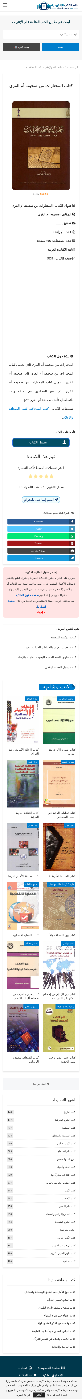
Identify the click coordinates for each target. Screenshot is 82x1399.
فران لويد (32, 762)
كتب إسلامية (69, 1261)
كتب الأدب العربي (66, 1237)
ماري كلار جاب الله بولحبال (61, 884)
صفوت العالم (31, 884)
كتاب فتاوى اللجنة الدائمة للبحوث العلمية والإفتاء (47, 657)
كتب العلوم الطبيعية (65, 1222)
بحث (60, 47)
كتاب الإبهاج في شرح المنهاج (59, 1315)
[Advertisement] (41, 304)
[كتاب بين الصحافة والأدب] (59, 906)
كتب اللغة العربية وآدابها (63, 1174)
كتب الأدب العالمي (65, 1143)
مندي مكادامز (31, 1006)
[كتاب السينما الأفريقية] (59, 847)
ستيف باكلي (68, 943)
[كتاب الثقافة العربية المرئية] (23, 783)
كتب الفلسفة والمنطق (63, 1135)
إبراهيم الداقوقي (66, 698)
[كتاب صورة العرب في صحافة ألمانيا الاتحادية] (23, 965)
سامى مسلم (31, 943)
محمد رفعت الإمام (65, 1006)
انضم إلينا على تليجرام (39, 500)
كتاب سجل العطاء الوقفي (60, 667)
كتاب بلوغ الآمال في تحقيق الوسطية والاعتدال (49, 1292)
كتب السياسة (68, 1127)
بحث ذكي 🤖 (21, 47)
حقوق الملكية (51, 1375)
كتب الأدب (70, 1190)
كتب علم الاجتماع (66, 1151)
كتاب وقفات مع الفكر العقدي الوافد (55, 1323)
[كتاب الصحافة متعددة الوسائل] (23, 1028)
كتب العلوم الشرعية (65, 1119)
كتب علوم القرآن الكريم (63, 1253)
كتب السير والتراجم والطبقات (60, 1214)
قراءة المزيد (23, 1395)
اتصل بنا (22, 1368)
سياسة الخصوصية (49, 1368)
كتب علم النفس (67, 1206)
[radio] (51, 477)
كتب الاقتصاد (68, 1198)
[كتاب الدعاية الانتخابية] (23, 906)
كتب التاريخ (69, 1112)
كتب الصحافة (39, 409)
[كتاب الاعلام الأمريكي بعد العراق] (23, 720)
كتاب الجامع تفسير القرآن (61, 1299)
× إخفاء (41, 612)
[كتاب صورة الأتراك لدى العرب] (59, 720)
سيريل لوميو (68, 762)
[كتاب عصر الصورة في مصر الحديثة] (59, 1028)
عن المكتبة (26, 1375)
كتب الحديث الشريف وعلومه (60, 1182)
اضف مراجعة (40, 1083)
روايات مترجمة (67, 1229)
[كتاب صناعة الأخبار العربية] (23, 847)
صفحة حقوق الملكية (27, 595)
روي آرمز (69, 825)
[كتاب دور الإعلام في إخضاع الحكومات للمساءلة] (59, 965)
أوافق (39, 1394)
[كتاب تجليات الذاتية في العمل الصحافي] (59, 783)
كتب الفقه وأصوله (66, 1167)
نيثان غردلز (32, 698)
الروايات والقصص (66, 1159)
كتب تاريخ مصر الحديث (63, 1245)
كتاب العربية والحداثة (63, 1346)
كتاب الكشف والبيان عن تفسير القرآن (54, 1339)
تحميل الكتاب (38, 442)
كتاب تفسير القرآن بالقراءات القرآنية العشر (50, 647)
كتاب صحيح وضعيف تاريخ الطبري (57, 1307)
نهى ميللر (32, 825)
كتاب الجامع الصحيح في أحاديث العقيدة (53, 1331)
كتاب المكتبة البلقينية (63, 637)
